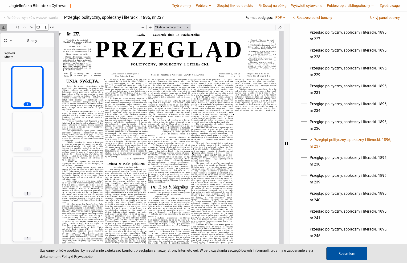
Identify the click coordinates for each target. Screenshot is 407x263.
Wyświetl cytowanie (306, 6)
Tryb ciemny (181, 6)
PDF (278, 18)
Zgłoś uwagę (390, 6)
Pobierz (202, 6)
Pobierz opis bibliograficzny (348, 6)
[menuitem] (352, 36)
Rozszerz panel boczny (314, 18)
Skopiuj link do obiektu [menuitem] (235, 6)
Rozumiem (346, 253)
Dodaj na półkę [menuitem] (274, 6)
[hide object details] (286, 143)
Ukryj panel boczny (385, 18)
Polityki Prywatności (77, 257)
